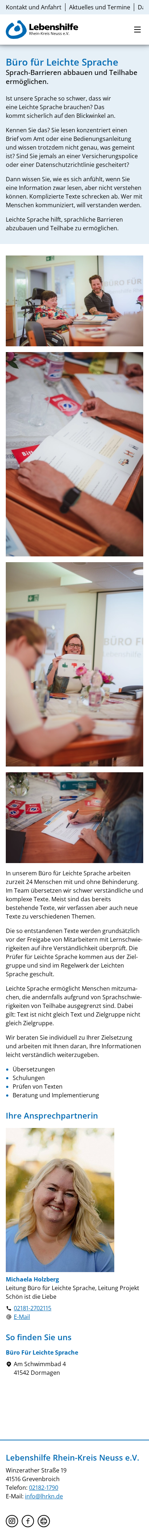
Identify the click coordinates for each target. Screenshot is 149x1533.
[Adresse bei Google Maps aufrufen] (9, 1368)
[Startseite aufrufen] (42, 29)
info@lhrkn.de (44, 1496)
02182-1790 (43, 1488)
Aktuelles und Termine (99, 7)
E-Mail (22, 1317)
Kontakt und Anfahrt (33, 7)
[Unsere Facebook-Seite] (28, 1521)
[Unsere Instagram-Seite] (12, 1521)
